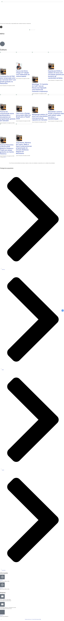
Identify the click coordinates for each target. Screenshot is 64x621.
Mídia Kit (1, 615)
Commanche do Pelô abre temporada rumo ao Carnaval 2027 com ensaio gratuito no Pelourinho (8, 79)
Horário (1, 580)
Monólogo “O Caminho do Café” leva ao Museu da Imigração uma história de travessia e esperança (40, 87)
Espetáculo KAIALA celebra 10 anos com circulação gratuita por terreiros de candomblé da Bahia (56, 74)
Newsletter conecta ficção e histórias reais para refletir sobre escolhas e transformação (56, 115)
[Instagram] (1, 27)
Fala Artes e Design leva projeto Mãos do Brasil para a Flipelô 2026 (23, 116)
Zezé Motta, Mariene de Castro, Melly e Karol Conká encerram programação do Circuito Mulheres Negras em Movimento (24, 148)
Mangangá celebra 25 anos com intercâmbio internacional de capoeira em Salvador (40, 117)
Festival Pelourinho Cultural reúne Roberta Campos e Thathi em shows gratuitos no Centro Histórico (7, 149)
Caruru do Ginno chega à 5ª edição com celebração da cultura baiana (23, 73)
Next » (5, 157)
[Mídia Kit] (2, 612)
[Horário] (2, 577)
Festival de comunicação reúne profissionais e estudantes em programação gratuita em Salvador (7, 116)
